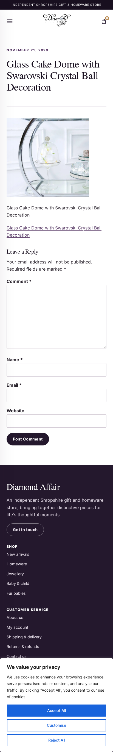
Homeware (17, 564)
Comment (19, 281)
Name (15, 359)
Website (15, 410)
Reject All (56, 740)
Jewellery (15, 573)
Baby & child (18, 583)
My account (17, 627)
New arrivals (18, 554)
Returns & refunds (23, 646)
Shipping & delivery (24, 637)
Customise (56, 725)
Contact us (17, 656)
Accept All (56, 710)
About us (15, 617)
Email (14, 385)
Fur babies (16, 593)
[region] (56, 705)
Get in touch (25, 529)
